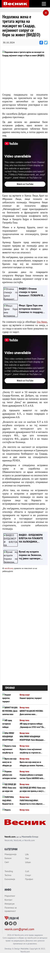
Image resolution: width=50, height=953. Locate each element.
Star (27, 858)
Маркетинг (10, 895)
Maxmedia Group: (30, 836)
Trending (9, 871)
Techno (8, 875)
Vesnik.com (9, 836)
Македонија (10, 854)
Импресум (9, 903)
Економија (10, 879)
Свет (7, 862)
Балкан (8, 858)
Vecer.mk (8, 840)
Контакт (8, 899)
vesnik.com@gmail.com (19, 929)
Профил (29, 879)
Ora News (42, 321)
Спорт (28, 875)
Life (27, 854)
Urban (28, 862)
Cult (27, 871)
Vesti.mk (17, 840)
